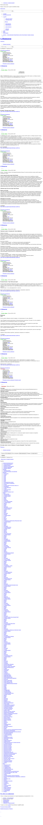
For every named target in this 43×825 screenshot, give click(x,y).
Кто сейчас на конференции (7, 793)
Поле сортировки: (15, 453)
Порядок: (29, 453)
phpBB (9, 804)
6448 (9, 54)
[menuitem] (8, 2)
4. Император (5, 39)
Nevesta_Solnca (3, 51)
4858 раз (11, 60)
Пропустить (2, 8)
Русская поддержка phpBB (5, 806)
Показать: (3, 453)
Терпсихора (2, 368)
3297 (9, 371)
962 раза (10, 375)
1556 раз (11, 376)
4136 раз (10, 59)
